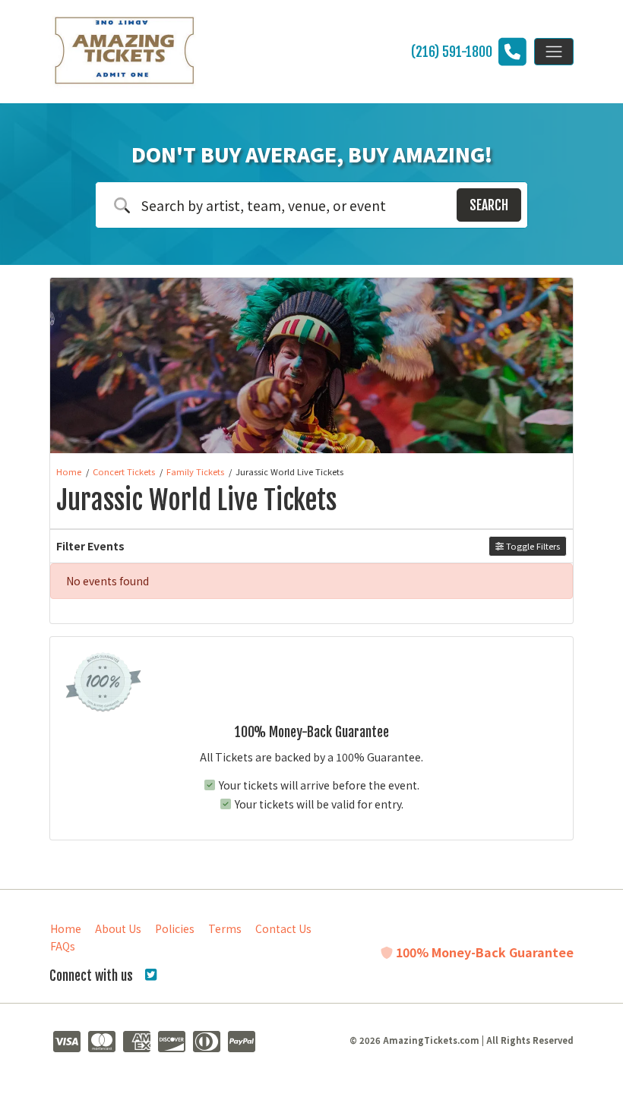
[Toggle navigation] (554, 51)
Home (65, 928)
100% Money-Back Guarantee (483, 952)
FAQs (62, 946)
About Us (118, 928)
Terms (225, 928)
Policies (174, 928)
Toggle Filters (532, 546)
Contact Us (283, 928)
